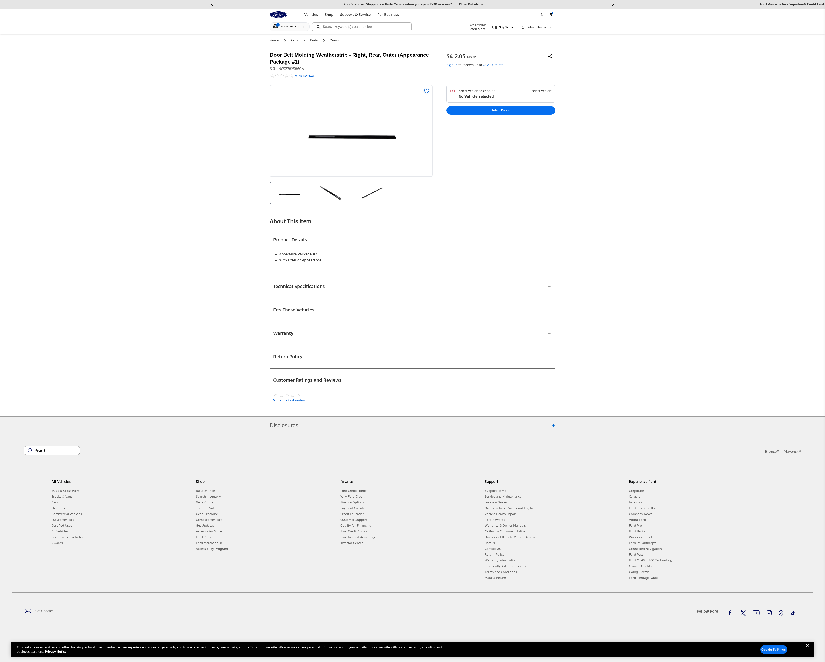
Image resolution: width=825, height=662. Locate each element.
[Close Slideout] (817, 7)
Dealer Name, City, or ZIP (640, 40)
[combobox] (695, 46)
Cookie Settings (773, 649)
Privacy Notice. (56, 652)
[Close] (807, 649)
